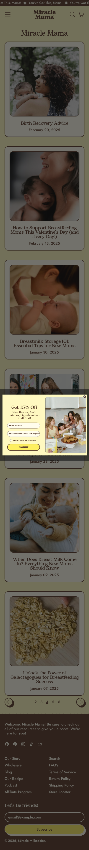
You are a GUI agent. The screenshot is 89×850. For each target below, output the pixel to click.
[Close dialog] (84, 397)
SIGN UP (23, 447)
